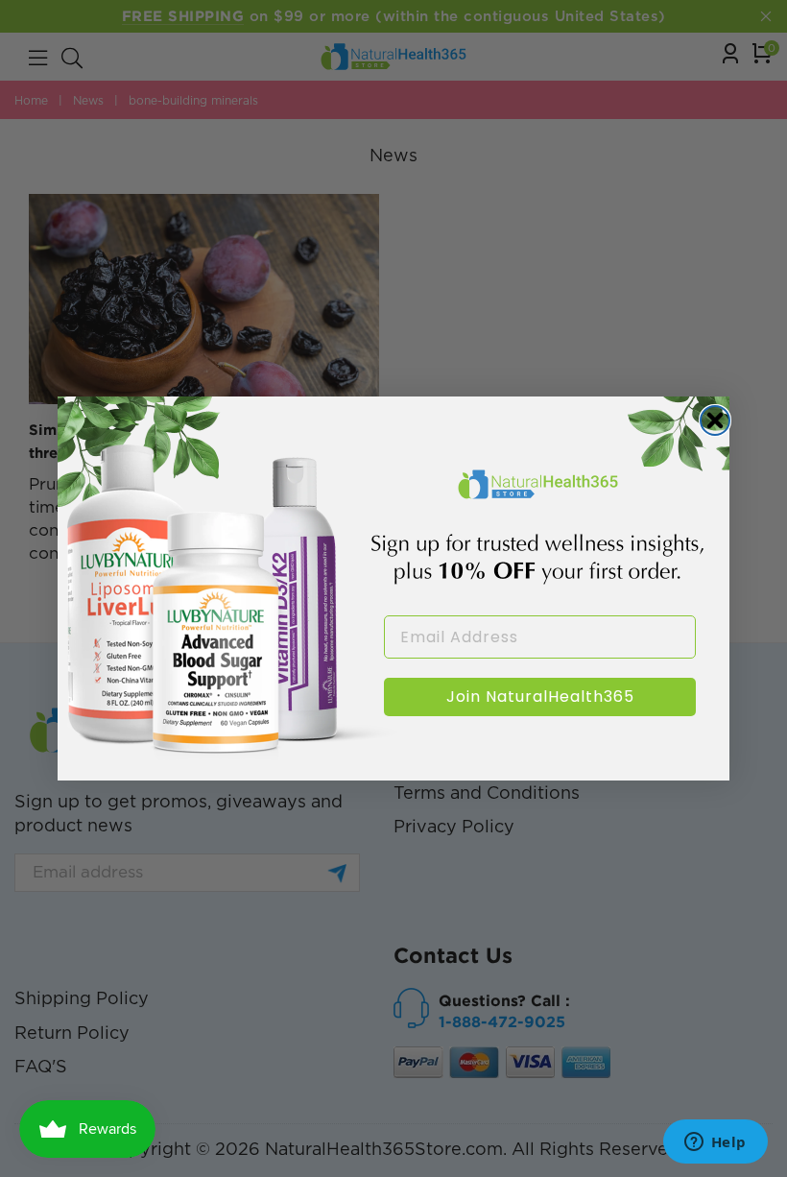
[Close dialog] (715, 420)
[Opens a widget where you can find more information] (715, 1143)
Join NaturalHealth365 (540, 696)
